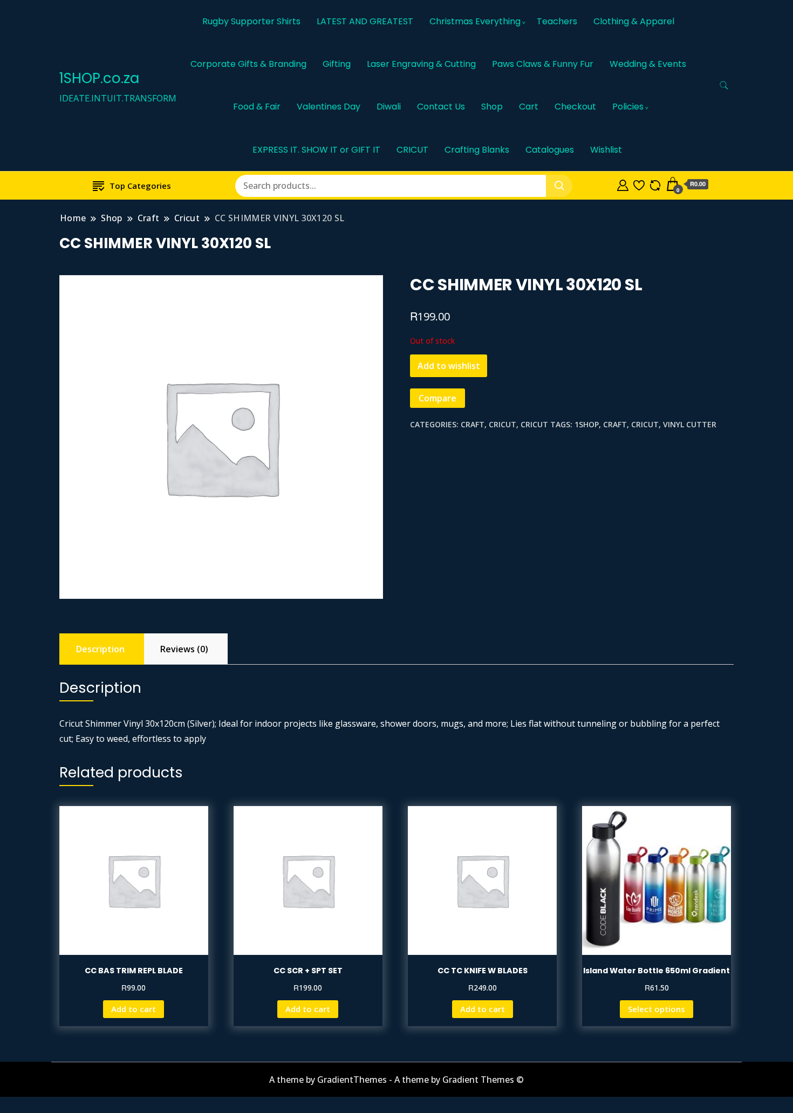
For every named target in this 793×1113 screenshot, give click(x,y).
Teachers (557, 21)
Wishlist (606, 150)
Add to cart (133, 1008)
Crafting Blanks (477, 150)
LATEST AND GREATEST (365, 21)
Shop (492, 106)
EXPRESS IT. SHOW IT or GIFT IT (316, 150)
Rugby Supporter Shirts (251, 21)
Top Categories (140, 185)
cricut (645, 424)
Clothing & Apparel (633, 21)
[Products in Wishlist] (639, 183)
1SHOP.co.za (99, 78)
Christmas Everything (475, 21)
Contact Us (441, 106)
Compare (437, 398)
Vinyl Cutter (689, 424)
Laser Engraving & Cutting (421, 64)
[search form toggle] (724, 85)
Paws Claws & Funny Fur (542, 64)
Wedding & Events (648, 64)
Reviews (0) (184, 649)
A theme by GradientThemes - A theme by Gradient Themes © (396, 1079)
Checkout (575, 106)
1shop (587, 424)
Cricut (502, 424)
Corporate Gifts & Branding (248, 64)
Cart (528, 106)
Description (100, 649)
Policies (628, 106)
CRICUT (412, 150)
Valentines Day (328, 106)
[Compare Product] (655, 183)
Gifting (337, 64)
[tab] (100, 649)
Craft (472, 424)
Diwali (389, 106)
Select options (656, 1008)
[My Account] (622, 183)
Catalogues (549, 150)
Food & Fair (257, 106)
